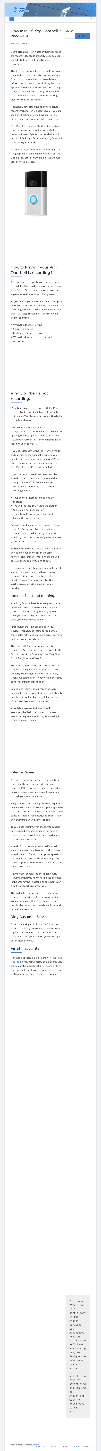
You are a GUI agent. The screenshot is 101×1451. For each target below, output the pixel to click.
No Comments (23, 43)
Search (69, 30)
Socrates (36, 1445)
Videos (53, 1446)
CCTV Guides (63, 1446)
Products (86, 1446)
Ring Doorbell (54, 138)
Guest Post (75, 1446)
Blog (45, 1446)
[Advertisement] (37, 242)
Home (38, 1446)
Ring (12, 43)
